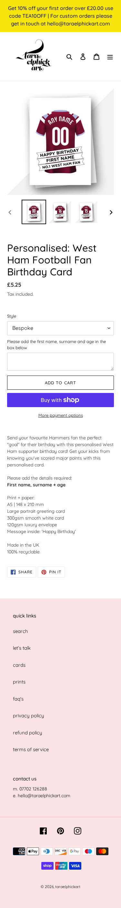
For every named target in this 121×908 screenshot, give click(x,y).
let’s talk (22, 648)
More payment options (60, 415)
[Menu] (110, 56)
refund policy (27, 733)
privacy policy (28, 715)
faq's (18, 699)
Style (11, 316)
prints (19, 682)
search (20, 631)
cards (19, 665)
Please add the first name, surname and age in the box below (56, 344)
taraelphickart (67, 886)
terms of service (31, 749)
